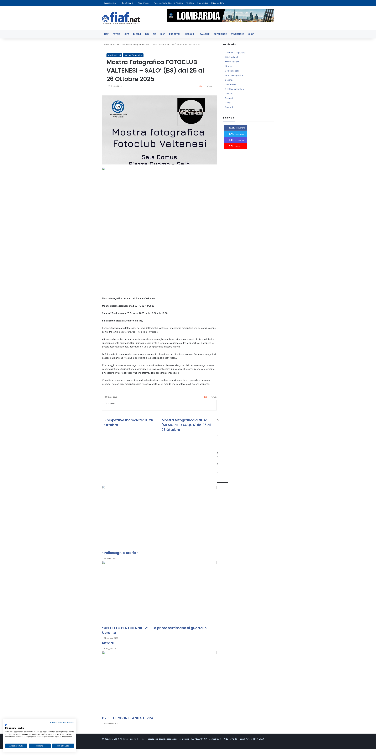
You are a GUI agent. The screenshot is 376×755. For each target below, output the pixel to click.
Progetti (174, 34)
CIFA (126, 34)
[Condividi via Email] (124, 406)
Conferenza (230, 84)
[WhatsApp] (120, 406)
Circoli (228, 102)
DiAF (162, 34)
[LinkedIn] (110, 406)
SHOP (251, 34)
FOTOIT (116, 34)
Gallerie (205, 34)
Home (107, 44)
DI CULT (137, 34)
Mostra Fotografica (133, 55)
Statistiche (237, 34)
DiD (147, 34)
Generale (229, 80)
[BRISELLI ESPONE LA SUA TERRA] (159, 683)
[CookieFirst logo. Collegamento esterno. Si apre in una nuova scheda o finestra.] (6, 725)
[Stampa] (125, 406)
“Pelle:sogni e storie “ (120, 552)
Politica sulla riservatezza (62, 722)
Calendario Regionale (235, 52)
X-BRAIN (261, 739)
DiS (154, 34)
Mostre (228, 66)
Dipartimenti (127, 3)
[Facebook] (105, 406)
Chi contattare (217, 3)
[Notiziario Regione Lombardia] (121, 18)
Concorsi (229, 93)
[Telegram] (122, 406)
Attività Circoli (117, 44)
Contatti (229, 107)
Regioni (189, 34)
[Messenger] (116, 406)
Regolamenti (143, 3)
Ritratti (108, 643)
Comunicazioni (232, 71)
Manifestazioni (232, 62)
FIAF (106, 34)
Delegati (229, 98)
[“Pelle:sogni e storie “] (159, 518)
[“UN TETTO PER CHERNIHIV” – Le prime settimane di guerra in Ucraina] (159, 593)
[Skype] (114, 406)
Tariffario (190, 3)
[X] (107, 406)
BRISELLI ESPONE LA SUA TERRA (127, 718)
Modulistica (202, 3)
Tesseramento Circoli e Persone (168, 3)
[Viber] (9, 753)
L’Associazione (110, 3)
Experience (220, 34)
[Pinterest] (112, 406)
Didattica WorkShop (234, 89)
